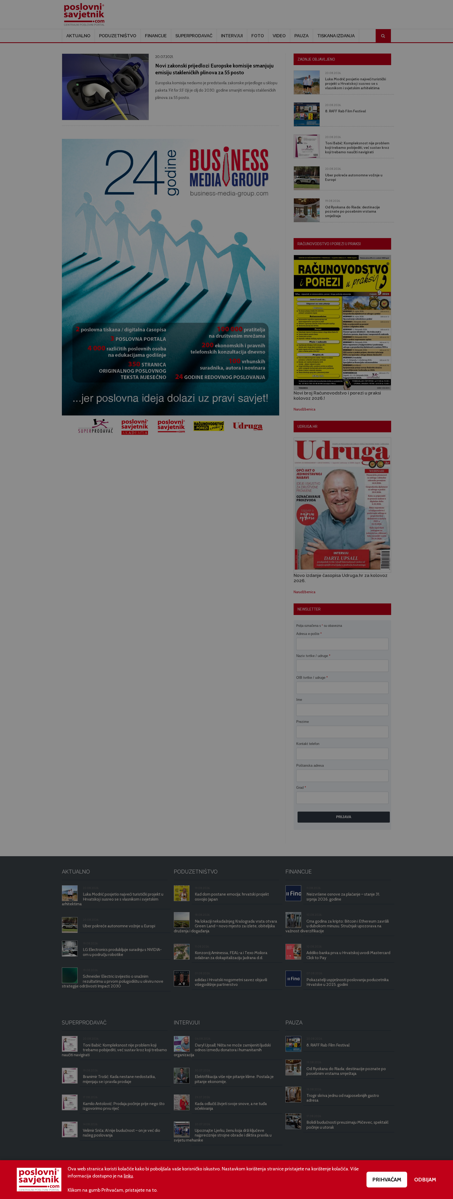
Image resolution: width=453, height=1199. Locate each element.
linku (128, 1176)
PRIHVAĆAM (386, 1179)
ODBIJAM (425, 1179)
